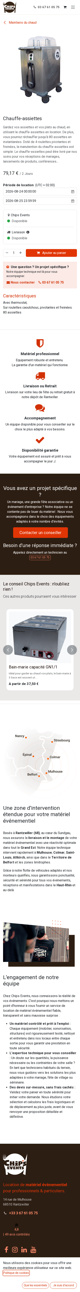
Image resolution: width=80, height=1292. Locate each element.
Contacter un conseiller (40, 532)
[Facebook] (6, 1250)
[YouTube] (33, 1250)
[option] (40, 650)
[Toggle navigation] (73, 7)
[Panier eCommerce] (65, 7)
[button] (8, 650)
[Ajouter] (20, 253)
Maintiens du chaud (22, 22)
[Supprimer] (6, 253)
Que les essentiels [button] (35, 1285)
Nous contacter (23, 282)
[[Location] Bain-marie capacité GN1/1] (40, 637)
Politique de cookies (16, 1272)
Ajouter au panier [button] (53, 253)
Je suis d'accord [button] (63, 1285)
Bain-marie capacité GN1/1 (33, 667)
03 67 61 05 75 (48, 7)
